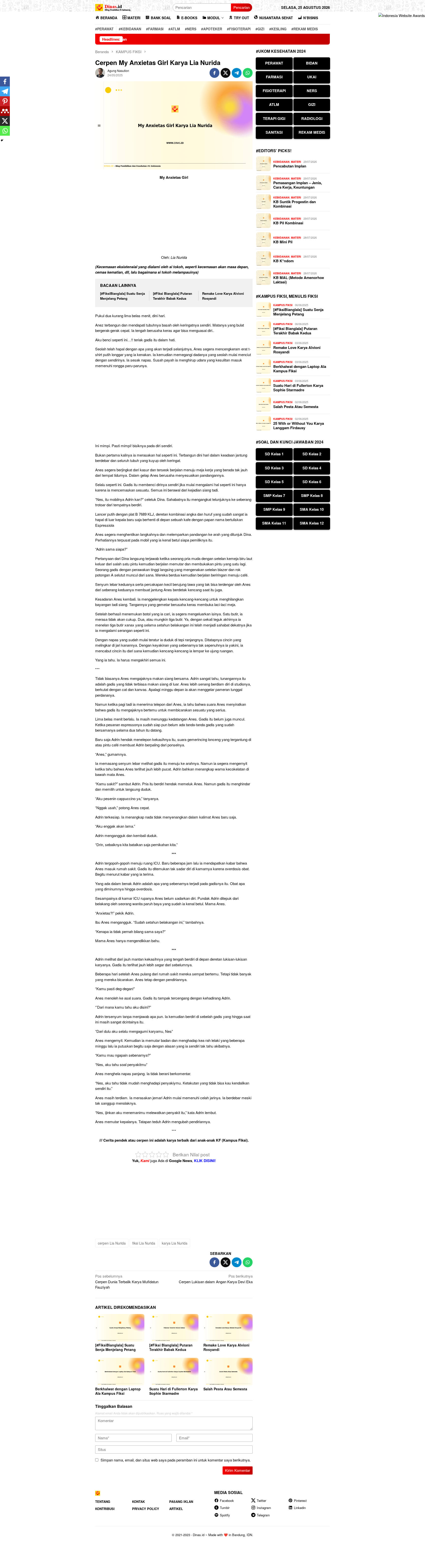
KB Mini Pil (282, 242)
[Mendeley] (5, 111)
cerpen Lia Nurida (112, 1243)
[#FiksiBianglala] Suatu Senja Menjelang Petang (122, 296)
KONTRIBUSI (105, 1508)
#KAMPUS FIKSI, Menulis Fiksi (287, 296)
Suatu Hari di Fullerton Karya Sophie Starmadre (173, 1391)
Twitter (261, 1500)
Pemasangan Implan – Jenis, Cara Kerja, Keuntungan (297, 185)
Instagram (264, 1507)
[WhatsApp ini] (248, 73)
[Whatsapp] (5, 131)
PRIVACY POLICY (145, 1508)
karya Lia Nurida (174, 1243)
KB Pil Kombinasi (288, 223)
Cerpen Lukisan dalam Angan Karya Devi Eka (216, 1278)
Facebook (227, 1500)
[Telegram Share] (237, 73)
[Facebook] (5, 81)
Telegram (263, 1515)
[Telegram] (5, 91)
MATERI (296, 162)
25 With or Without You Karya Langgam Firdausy (298, 425)
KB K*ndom (283, 261)
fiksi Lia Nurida (143, 1243)
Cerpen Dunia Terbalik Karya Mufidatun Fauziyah (126, 1281)
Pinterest (300, 1500)
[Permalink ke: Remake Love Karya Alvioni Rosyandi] (228, 1328)
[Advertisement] (174, 218)
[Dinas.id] (113, 6)
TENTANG (102, 1501)
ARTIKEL (176, 1508)
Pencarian (241, 7)
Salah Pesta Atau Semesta (225, 1388)
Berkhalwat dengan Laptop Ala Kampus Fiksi (118, 1391)
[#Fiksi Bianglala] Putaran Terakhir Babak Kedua (172, 296)
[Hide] (2, 140)
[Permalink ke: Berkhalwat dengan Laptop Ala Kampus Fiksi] (119, 1371)
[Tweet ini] (225, 73)
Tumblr (224, 1507)
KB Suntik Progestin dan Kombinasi (294, 203)
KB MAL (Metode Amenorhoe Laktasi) (298, 279)
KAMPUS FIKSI (282, 305)
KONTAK (138, 1501)
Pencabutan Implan (289, 166)
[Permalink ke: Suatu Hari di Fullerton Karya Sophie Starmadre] (173, 1371)
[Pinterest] (5, 101)
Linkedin (300, 1507)
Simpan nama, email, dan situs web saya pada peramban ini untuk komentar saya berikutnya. (176, 1459)
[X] (5, 121)
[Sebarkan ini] (214, 73)
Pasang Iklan (181, 1501)
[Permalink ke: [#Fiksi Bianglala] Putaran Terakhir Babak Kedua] (173, 1328)
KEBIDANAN (281, 162)
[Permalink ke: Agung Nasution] (100, 72)
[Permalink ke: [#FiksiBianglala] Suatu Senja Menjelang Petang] (119, 1328)
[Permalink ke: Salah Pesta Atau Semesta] (228, 1371)
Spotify (225, 1515)
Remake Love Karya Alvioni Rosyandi (226, 1347)
